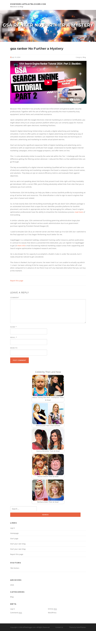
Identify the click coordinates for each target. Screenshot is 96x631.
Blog (84, 57)
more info (21, 245)
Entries (52, 609)
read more (79, 212)
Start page (14, 538)
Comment (14, 297)
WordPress (52, 612)
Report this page (16, 281)
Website (14, 348)
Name (13, 327)
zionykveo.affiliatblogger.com (28, 4)
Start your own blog (18, 544)
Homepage (14, 533)
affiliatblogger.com (29, 627)
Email (13, 337)
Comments (16, 612)
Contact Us (59, 627)
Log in (12, 528)
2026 (12, 585)
